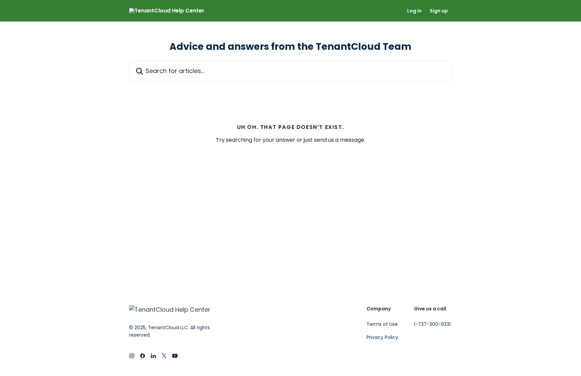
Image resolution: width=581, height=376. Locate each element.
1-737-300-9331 (432, 324)
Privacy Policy (382, 337)
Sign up (439, 10)
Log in (414, 10)
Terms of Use (382, 324)
